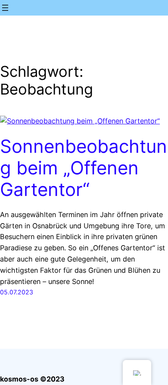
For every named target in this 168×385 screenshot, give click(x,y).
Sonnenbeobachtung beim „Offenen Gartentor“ (83, 168)
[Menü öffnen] (5, 8)
